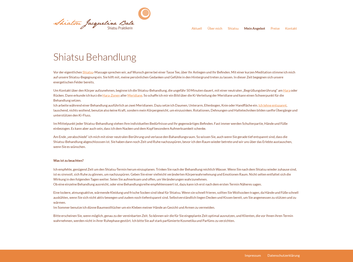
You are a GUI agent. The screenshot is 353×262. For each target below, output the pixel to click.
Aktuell (197, 28)
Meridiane (134, 95)
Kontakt (291, 28)
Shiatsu (233, 28)
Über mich (215, 28)
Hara (286, 90)
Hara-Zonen (111, 95)
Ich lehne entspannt (272, 105)
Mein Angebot (254, 28)
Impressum (253, 255)
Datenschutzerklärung (284, 255)
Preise (275, 28)
